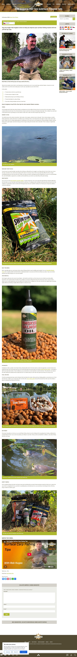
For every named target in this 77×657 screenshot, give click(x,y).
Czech (7, 23)
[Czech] (74, 27)
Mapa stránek (34, 642)
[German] (66, 27)
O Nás (25, 642)
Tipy (14, 17)
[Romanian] (68, 29)
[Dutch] (60, 29)
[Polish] (66, 29)
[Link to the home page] (38, 4)
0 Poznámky (53, 16)
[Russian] (71, 29)
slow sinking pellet (31, 378)
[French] (63, 27)
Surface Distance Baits (45, 369)
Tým (53, 4)
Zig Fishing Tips (10, 573)
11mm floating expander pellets (17, 180)
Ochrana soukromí (41, 642)
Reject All (16, 651)
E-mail (5, 609)
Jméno (5, 604)
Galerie (49, 4)
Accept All (23, 651)
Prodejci (58, 4)
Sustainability (71, 4)
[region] (15, 648)
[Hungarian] (63, 29)
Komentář (6, 591)
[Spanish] (68, 27)
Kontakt (64, 4)
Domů (3, 4)
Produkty (8, 4)
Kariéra (29, 642)
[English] (60, 27)
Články (20, 4)
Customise (8, 651)
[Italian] (71, 27)
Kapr (11, 17)
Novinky (14, 4)
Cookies (47, 642)
